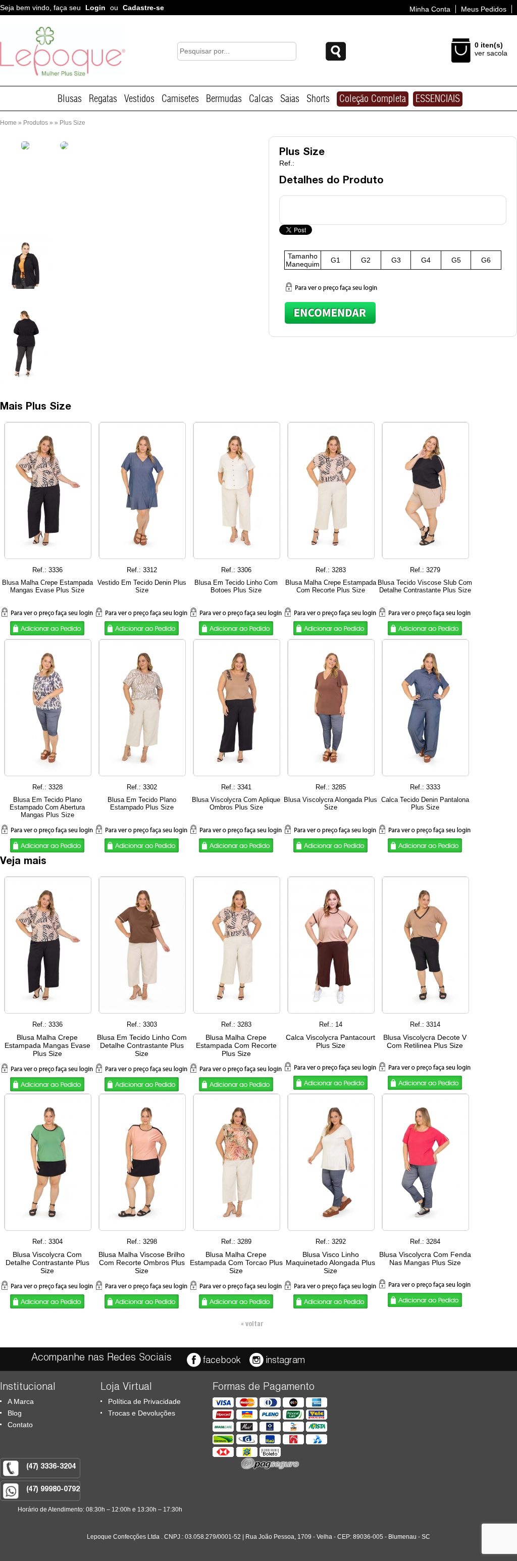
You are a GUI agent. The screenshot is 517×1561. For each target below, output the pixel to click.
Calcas (261, 99)
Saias (289, 99)
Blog (15, 1413)
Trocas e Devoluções (141, 1413)
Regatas (103, 99)
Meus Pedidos (483, 9)
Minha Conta (429, 9)
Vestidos (139, 99)
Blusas (70, 99)
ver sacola (491, 53)
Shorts (318, 99)
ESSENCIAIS (438, 99)
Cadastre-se (143, 8)
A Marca (21, 1401)
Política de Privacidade (144, 1401)
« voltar (252, 1324)
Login (95, 8)
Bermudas (224, 99)
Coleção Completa (372, 99)
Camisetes (180, 99)
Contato (20, 1425)
